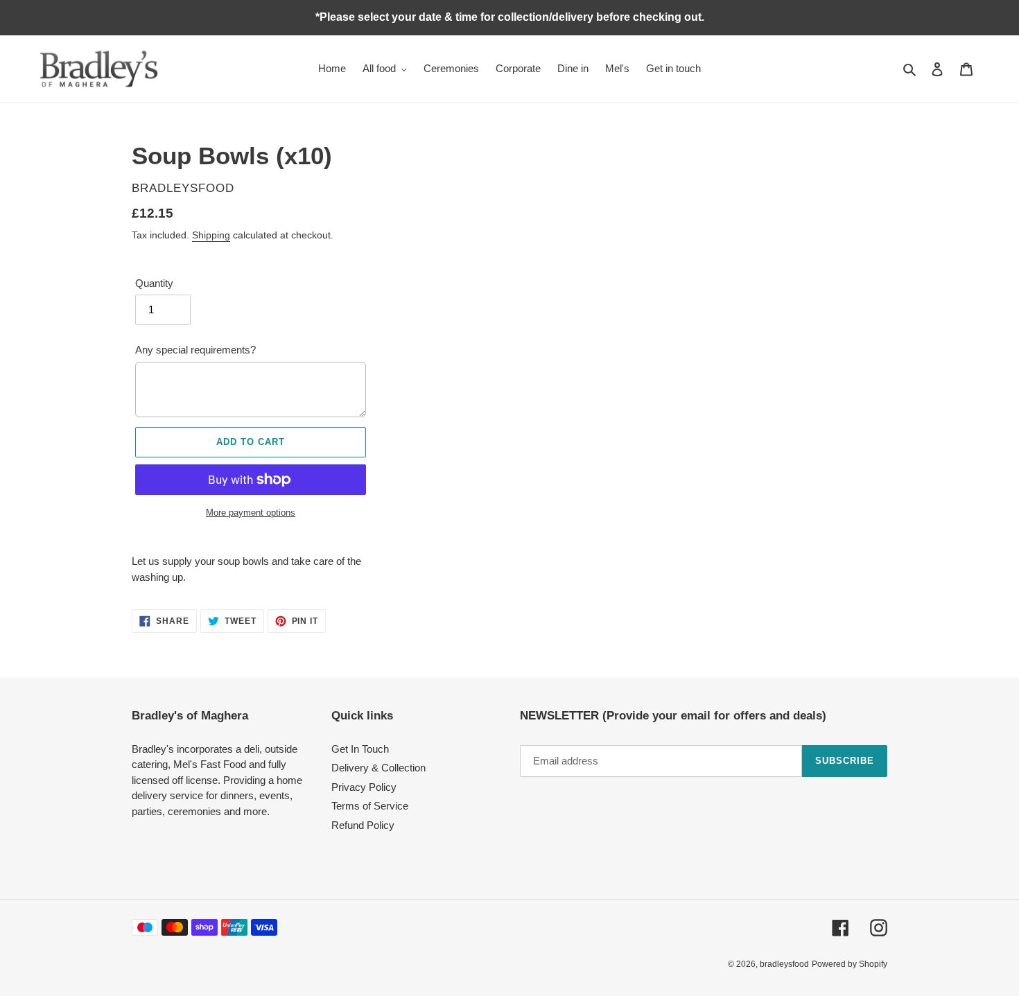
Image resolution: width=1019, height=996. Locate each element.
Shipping (211, 235)
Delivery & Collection (378, 768)
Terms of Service (369, 806)
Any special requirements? (195, 350)
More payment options (250, 512)
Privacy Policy (364, 787)
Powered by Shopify (849, 964)
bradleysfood (784, 964)
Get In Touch (360, 749)
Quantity (154, 283)
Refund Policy (362, 825)
